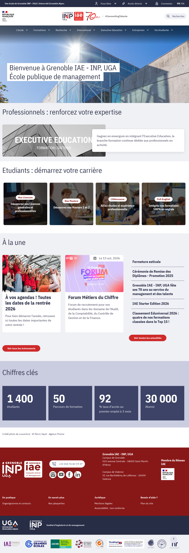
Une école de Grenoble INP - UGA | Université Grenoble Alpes (34, 3)
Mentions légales (103, 503)
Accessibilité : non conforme (109, 508)
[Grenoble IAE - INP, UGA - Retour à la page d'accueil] (82, 16)
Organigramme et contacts (16, 503)
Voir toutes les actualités (147, 337)
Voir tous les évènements (21, 348)
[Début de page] (175, 539)
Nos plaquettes (56, 503)
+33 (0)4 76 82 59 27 (71, 463)
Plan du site (147, 503)
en (182, 3)
